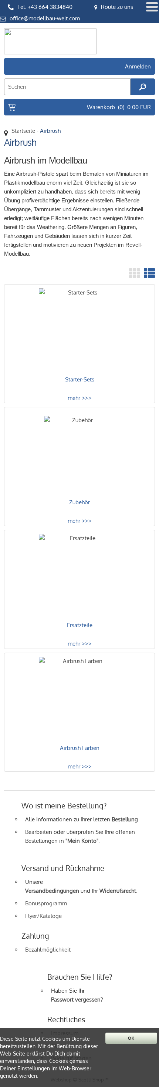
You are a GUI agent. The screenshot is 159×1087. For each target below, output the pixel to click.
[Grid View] (134, 273)
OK (131, 1038)
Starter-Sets (79, 379)
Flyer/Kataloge (43, 915)
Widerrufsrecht (117, 890)
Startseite (23, 130)
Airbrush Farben (79, 747)
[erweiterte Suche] (143, 86)
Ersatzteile (79, 625)
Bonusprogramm (46, 903)
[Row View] (149, 273)
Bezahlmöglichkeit (48, 949)
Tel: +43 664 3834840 (44, 6)
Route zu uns (117, 6)
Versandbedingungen (52, 890)
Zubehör (79, 502)
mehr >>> (80, 397)
